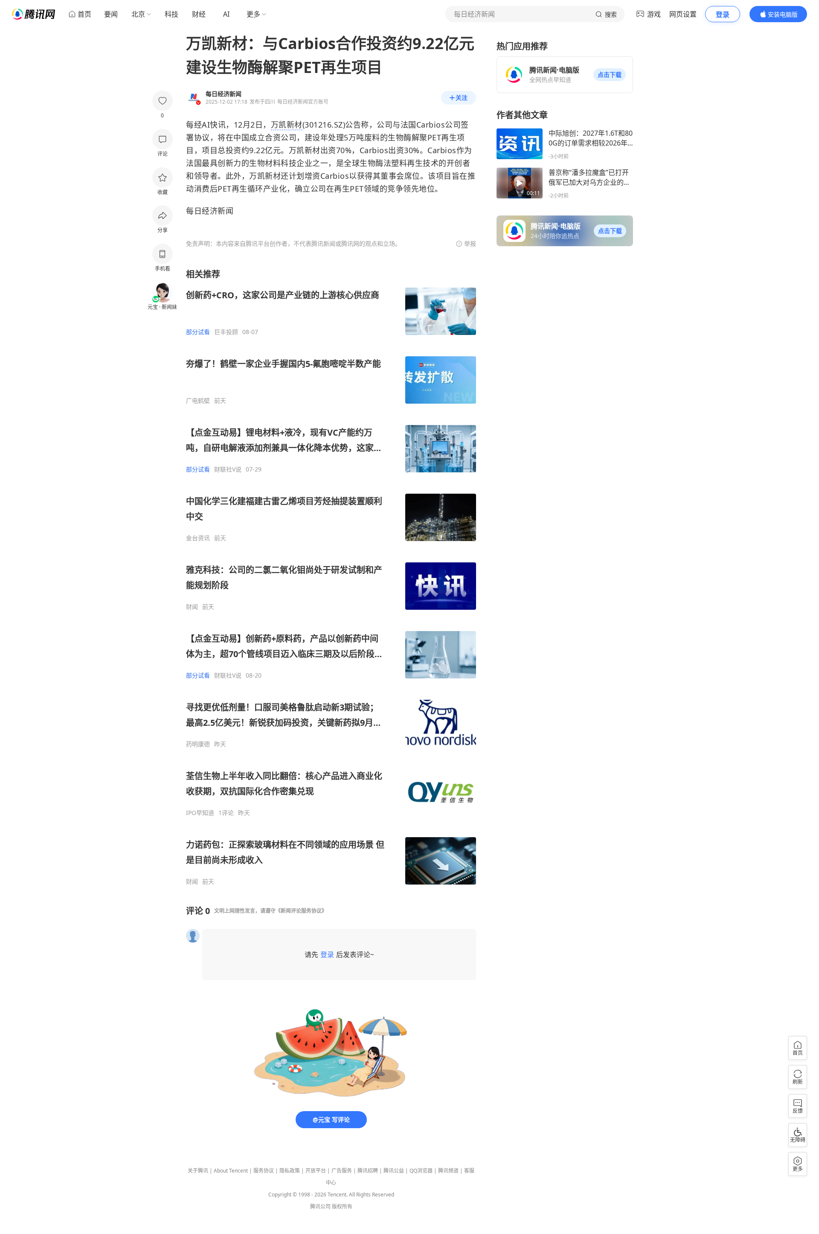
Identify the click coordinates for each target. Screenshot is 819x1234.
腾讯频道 (448, 1170)
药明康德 (198, 744)
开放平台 (315, 1170)
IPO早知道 (200, 813)
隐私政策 (289, 1170)
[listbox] (331, 577)
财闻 (192, 607)
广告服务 (341, 1170)
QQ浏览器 (421, 1170)
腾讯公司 (320, 1206)
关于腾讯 (198, 1170)
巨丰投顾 (226, 332)
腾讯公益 (393, 1170)
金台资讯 (198, 538)
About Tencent (231, 1170)
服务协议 (263, 1170)
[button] (609, 74)
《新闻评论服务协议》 (301, 910)
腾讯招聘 (367, 1170)
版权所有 (342, 1206)
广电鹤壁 (198, 401)
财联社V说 (227, 469)
